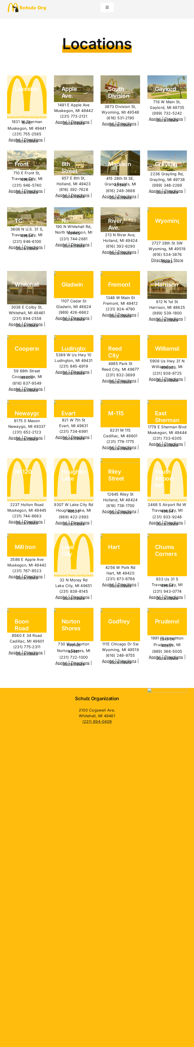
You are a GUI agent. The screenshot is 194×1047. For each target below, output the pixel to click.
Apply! (14, 139)
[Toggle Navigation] (107, 7)
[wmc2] (167, 689)
